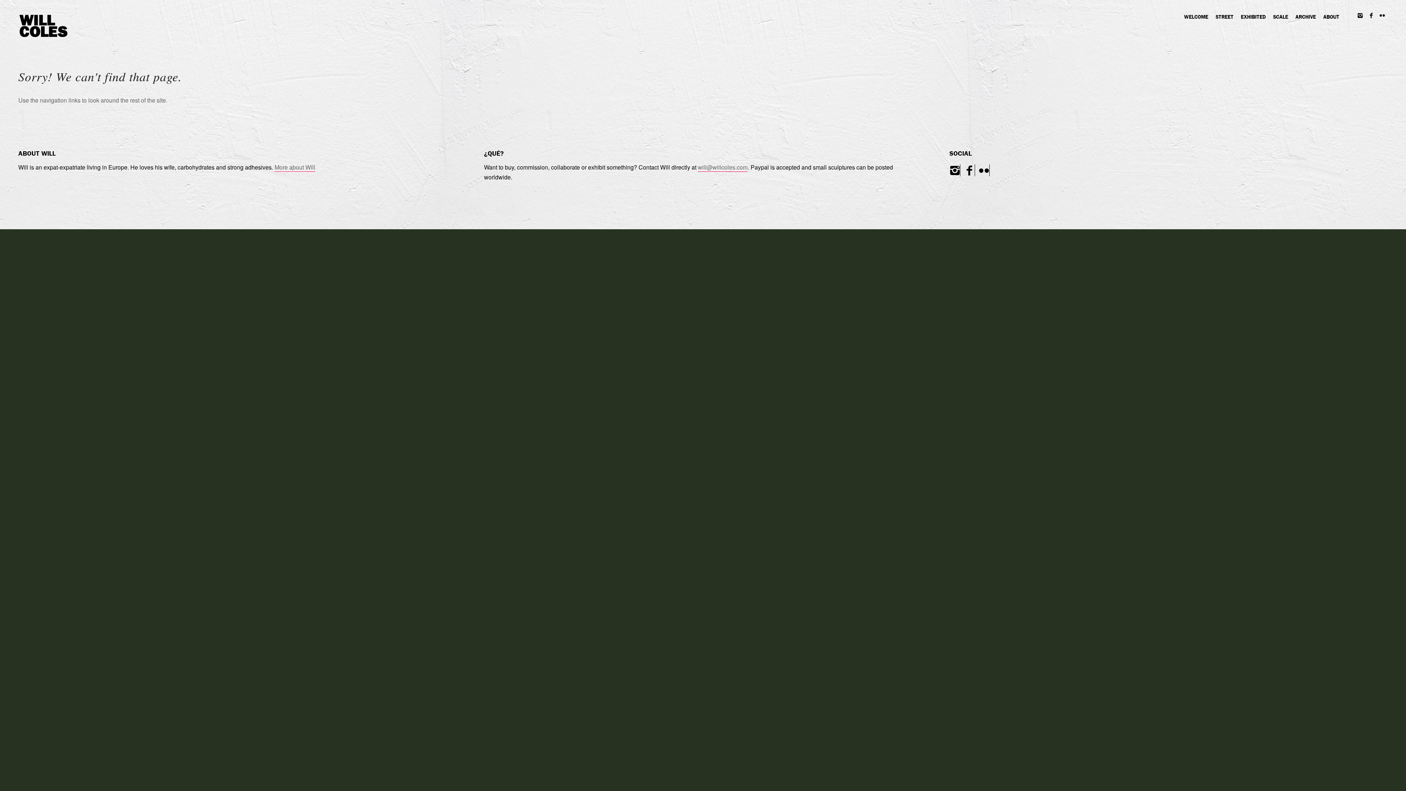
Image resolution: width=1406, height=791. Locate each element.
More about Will (295, 167)
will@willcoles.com (723, 167)
